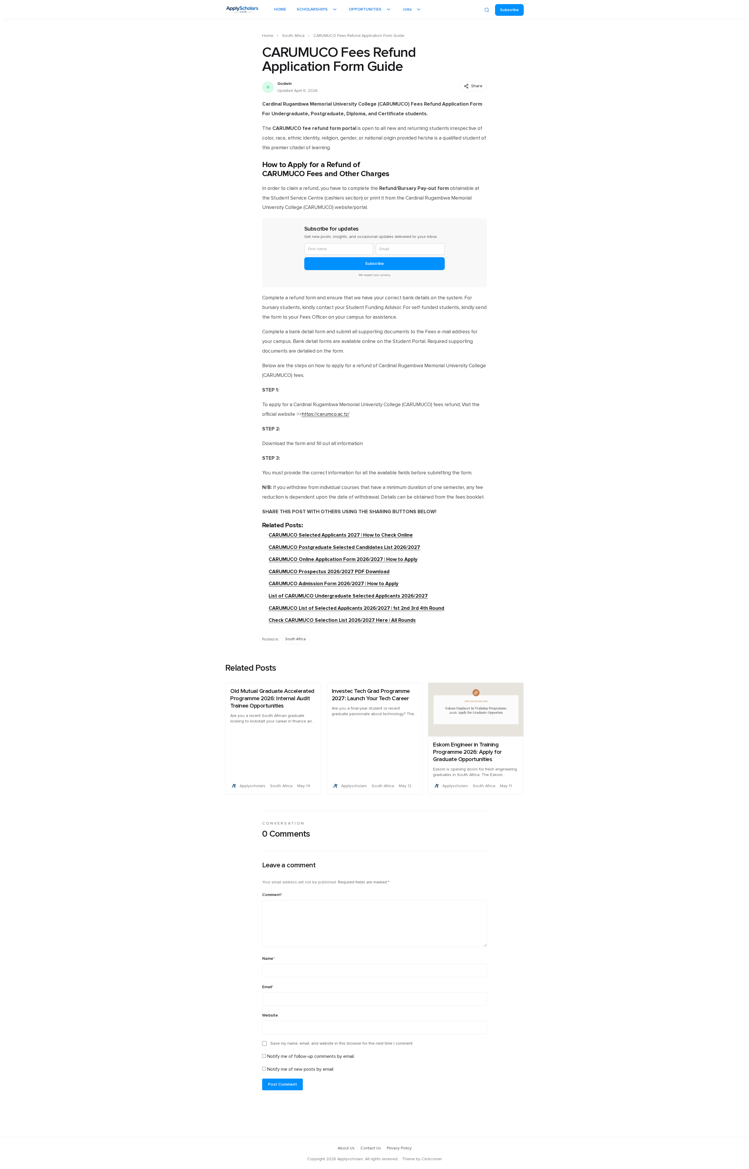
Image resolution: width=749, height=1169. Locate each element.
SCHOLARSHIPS (312, 9)
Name (268, 959)
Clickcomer (432, 1159)
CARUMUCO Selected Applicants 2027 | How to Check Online (341, 535)
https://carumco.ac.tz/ (325, 414)
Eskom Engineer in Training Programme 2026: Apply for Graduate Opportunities (467, 752)
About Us (346, 1148)
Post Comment (282, 1084)
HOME (280, 9)
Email (267, 987)
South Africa (293, 36)
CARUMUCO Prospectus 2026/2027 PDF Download (329, 572)
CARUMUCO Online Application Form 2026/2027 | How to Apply (343, 559)
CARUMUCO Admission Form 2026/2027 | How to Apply (333, 584)
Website (270, 1015)
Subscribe (509, 10)
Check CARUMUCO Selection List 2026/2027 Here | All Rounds (342, 620)
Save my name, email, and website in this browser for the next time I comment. (341, 1043)
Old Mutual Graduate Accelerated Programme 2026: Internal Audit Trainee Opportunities (272, 698)
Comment (272, 895)
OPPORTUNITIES (365, 9)
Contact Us (370, 1148)
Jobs (407, 9)
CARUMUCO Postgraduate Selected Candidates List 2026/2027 (344, 547)
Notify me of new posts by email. (300, 1069)
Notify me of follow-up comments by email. (311, 1056)
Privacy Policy (399, 1148)
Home (267, 36)
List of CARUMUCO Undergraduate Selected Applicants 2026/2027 (348, 596)
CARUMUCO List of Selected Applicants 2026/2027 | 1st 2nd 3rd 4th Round (356, 608)
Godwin (284, 84)
